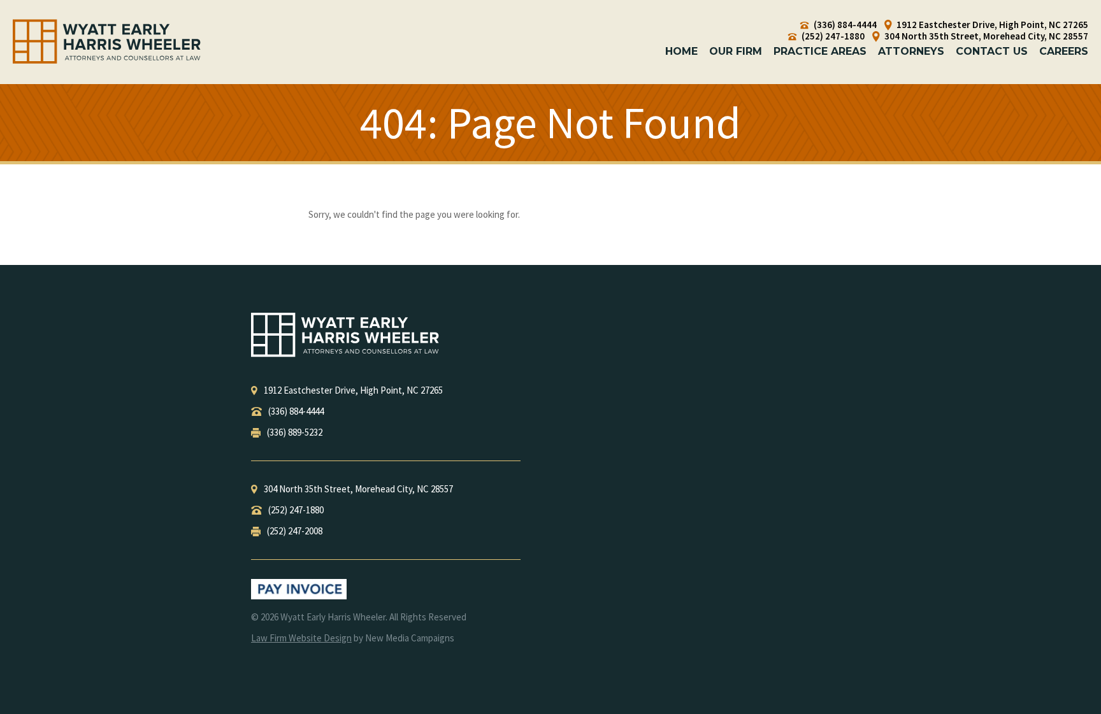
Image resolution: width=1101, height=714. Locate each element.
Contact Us (992, 51)
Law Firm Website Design (301, 638)
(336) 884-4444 (844, 25)
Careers (1063, 51)
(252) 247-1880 (832, 36)
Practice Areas (820, 51)
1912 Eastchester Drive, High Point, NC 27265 (991, 25)
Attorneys (911, 51)
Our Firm (735, 51)
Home (681, 51)
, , (353, 390)
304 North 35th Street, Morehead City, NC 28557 (985, 36)
